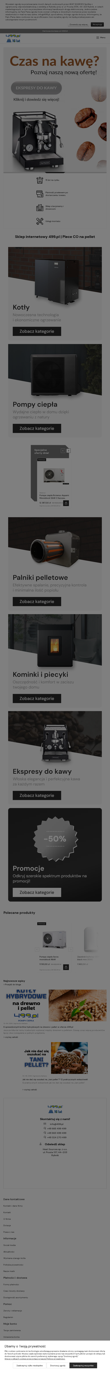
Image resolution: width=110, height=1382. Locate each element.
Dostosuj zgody (57, 1365)
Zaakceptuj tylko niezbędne (29, 1365)
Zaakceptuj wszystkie (83, 1365)
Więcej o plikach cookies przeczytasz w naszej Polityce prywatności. (35, 1359)
